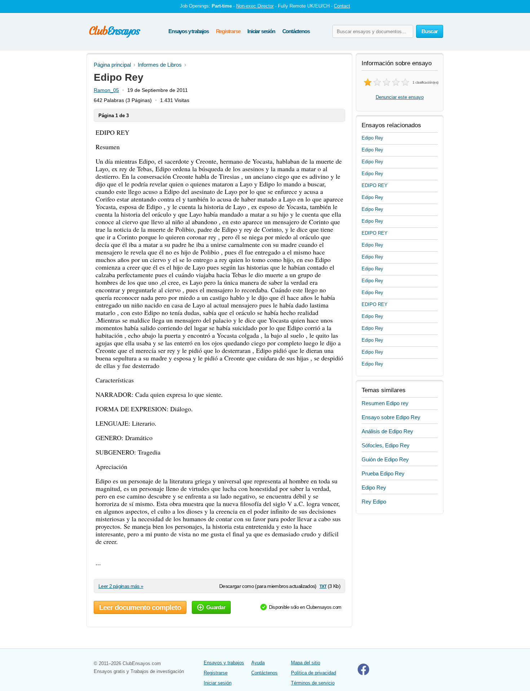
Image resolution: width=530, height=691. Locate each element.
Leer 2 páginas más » (120, 586)
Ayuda (258, 662)
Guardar (215, 607)
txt (322, 586)
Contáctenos (296, 31)
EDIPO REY (375, 185)
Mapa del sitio (305, 662)
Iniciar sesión (261, 31)
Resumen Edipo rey (385, 403)
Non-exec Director (255, 6)
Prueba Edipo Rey (383, 473)
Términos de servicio (313, 683)
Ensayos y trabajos (188, 31)
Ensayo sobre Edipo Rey (391, 417)
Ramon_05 (106, 90)
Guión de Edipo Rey (385, 459)
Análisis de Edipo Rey (387, 431)
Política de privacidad (313, 673)
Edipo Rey (372, 138)
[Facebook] (363, 673)
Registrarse (228, 31)
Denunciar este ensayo (400, 97)
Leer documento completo (140, 607)
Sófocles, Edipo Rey (386, 445)
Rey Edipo (374, 502)
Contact (342, 6)
